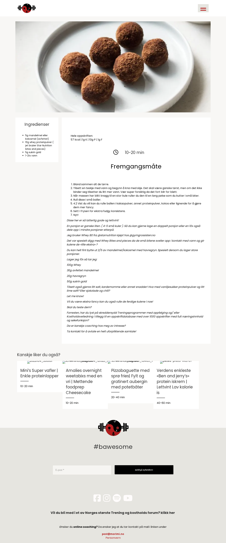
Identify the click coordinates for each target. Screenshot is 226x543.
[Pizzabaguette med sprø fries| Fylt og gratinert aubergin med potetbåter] (130, 382)
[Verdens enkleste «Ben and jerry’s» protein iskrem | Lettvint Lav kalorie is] (176, 385)
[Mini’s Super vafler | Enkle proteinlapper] (40, 376)
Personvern (113, 538)
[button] (203, 8)
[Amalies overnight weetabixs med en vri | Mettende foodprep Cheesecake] (85, 385)
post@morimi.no (113, 534)
